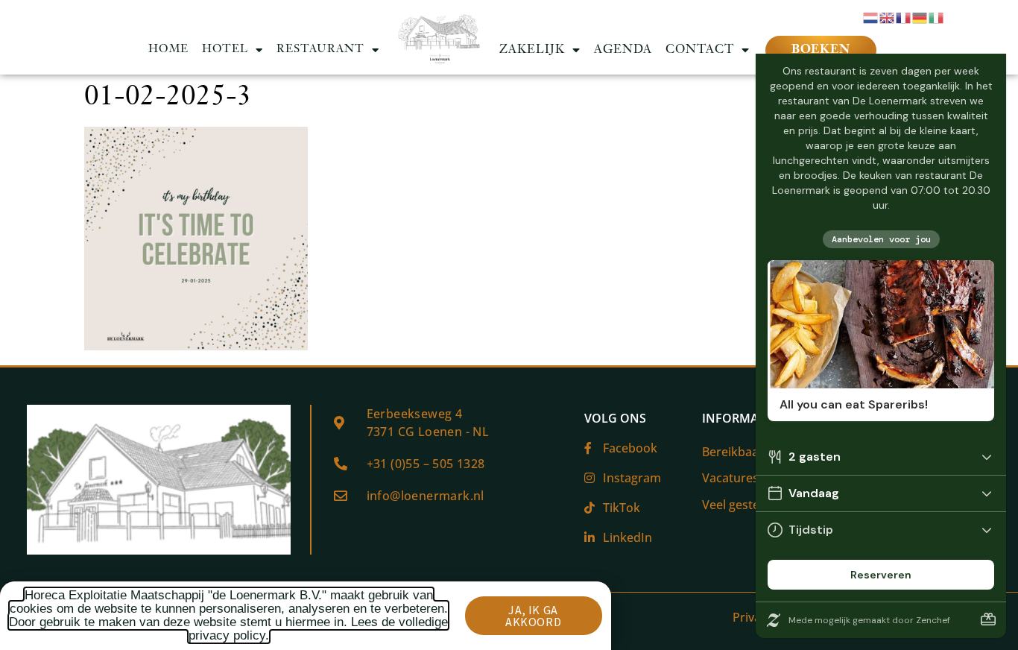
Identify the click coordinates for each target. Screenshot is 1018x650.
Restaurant (320, 49)
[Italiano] (937, 16)
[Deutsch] (920, 16)
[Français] (904, 16)
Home (168, 49)
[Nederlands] (871, 16)
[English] (887, 16)
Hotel (225, 49)
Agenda (623, 50)
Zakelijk (532, 50)
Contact (700, 50)
